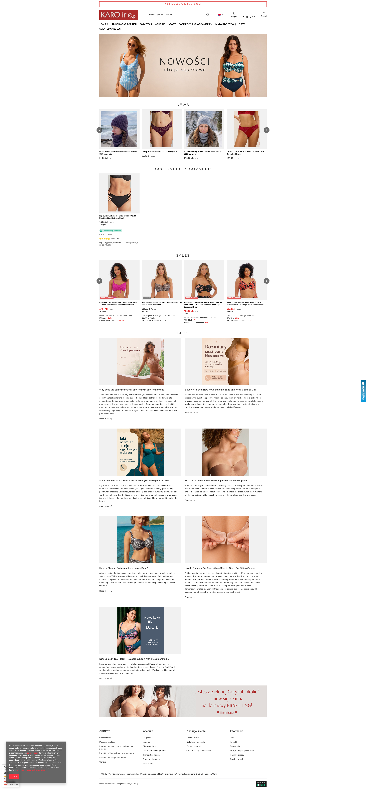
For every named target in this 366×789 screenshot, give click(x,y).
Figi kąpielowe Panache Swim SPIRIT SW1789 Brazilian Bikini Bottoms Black (117, 217)
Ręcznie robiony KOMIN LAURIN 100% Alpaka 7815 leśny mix (118, 153)
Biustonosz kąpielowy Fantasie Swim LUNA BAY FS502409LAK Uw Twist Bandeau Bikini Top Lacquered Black (203, 305)
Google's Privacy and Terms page (31, 770)
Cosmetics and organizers (195, 24)
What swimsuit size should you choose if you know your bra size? (135, 480)
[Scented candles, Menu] (122, 29)
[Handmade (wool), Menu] (237, 24)
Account (148, 731)
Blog (183, 333)
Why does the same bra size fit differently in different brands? (132, 389)
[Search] (207, 14)
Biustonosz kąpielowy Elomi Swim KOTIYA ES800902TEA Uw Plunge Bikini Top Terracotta (245, 304)
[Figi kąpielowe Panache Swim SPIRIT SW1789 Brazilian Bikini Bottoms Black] (119, 193)
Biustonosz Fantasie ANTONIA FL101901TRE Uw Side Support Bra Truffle (162, 304)
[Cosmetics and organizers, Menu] (213, 24)
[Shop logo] (118, 15)
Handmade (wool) (225, 24)
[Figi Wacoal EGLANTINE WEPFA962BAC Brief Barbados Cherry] (247, 129)
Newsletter (148, 763)
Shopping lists (149, 746)
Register (147, 738)
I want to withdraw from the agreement (116, 753)
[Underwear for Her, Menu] (138, 24)
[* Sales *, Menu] (111, 24)
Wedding (160, 24)
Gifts (242, 24)
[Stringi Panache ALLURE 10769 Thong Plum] (162, 129)
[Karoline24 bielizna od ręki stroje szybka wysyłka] (183, 65)
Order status (105, 738)
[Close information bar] (263, 4)
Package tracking (107, 742)
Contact (102, 762)
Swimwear (146, 24)
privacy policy (33, 753)
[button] (266, 65)
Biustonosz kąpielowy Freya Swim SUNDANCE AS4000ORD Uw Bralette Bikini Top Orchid (118, 304)
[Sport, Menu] (177, 24)
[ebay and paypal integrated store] (261, 784)
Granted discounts (151, 759)
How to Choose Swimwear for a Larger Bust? (123, 568)
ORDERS (104, 731)
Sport (172, 24)
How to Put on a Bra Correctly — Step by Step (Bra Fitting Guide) (219, 568)
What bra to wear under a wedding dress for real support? (216, 480)
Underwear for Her (124, 24)
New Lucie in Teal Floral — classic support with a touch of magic (134, 659)
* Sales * (104, 24)
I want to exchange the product (113, 757)
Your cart (147, 742)
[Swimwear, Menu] (153, 24)
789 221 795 (105, 774)
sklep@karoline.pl (165, 774)
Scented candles (110, 29)
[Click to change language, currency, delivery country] (220, 15)
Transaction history (151, 755)
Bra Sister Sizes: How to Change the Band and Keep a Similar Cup (220, 389)
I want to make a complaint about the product (116, 747)
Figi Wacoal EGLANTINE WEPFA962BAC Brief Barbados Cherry (245, 153)
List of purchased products (155, 750)
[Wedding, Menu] (167, 24)
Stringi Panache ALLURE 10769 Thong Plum (160, 152)
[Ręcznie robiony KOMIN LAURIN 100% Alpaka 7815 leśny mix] (119, 129)
